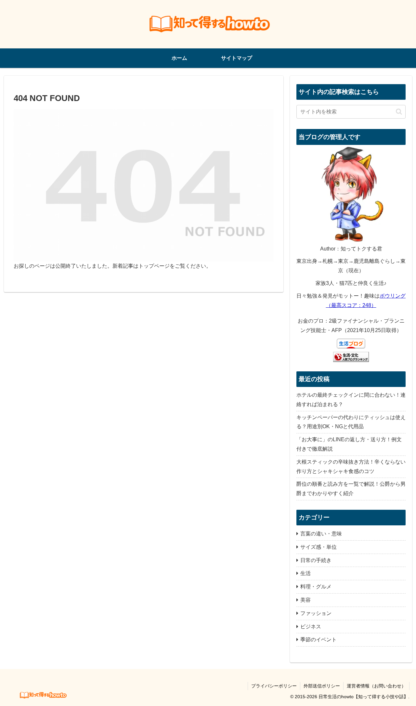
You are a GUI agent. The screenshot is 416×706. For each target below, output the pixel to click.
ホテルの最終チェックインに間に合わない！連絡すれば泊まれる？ (351, 399)
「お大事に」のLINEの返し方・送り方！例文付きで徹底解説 (349, 444)
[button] (399, 111)
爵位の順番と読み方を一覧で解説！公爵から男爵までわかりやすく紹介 (351, 488)
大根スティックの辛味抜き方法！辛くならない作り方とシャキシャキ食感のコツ (351, 466)
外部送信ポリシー (322, 685)
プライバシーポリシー (274, 685)
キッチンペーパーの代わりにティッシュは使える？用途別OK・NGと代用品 (351, 422)
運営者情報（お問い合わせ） (376, 685)
